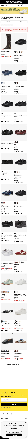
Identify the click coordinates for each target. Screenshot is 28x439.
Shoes (2, 25)
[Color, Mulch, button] (17, 83)
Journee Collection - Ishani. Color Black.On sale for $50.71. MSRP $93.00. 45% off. (7, 347)
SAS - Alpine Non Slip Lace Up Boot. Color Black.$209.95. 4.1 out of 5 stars (20, 228)
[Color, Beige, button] (17, 351)
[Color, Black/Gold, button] (22, 262)
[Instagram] (3, 413)
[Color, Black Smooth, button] (17, 142)
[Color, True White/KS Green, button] (17, 292)
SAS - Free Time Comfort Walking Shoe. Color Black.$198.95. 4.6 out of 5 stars (20, 48)
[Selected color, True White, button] (15, 292)
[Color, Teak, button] (17, 203)
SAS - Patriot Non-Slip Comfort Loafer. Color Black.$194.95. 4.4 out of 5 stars (20, 108)
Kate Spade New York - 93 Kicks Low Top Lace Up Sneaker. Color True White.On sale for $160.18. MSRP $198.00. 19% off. (20, 287)
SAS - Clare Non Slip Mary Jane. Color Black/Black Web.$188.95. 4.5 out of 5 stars (7, 228)
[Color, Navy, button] (20, 52)
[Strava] (11, 413)
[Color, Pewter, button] (8, 351)
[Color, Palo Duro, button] (4, 203)
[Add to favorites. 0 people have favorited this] (12, 34)
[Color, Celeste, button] (8, 292)
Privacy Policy (14, 428)
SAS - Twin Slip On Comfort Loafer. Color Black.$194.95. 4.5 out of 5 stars (20, 79)
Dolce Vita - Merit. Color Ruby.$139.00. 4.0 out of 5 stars (20, 258)
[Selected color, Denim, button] (15, 351)
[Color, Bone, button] (17, 52)
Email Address (6, 399)
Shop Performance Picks (16, 2)
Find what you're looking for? (13, 364)
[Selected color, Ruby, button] (15, 262)
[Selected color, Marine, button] (2, 203)
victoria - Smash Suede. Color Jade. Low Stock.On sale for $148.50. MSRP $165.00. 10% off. (7, 287)
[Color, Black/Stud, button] (4, 351)
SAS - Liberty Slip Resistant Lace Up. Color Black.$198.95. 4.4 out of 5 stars (7, 108)
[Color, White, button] (20, 172)
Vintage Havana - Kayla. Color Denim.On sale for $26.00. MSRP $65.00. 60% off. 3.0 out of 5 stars (20, 347)
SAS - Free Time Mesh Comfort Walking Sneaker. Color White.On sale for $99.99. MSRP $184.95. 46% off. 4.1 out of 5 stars (7, 258)
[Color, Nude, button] (6, 292)
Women (8, 25)
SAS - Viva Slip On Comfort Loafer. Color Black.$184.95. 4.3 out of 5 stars (20, 199)
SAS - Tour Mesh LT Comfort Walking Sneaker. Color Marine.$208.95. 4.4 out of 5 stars (7, 199)
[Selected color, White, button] (15, 321)
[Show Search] (19, 5)
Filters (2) (8, 21)
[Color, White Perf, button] (4, 83)
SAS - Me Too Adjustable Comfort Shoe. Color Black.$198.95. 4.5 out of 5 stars (20, 168)
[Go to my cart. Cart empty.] (22, 5)
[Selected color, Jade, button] (2, 292)
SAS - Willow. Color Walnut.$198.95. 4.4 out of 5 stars (20, 138)
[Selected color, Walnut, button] (15, 142)
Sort (21, 21)
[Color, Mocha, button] (22, 52)
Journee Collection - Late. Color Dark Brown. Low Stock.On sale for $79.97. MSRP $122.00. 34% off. (7, 48)
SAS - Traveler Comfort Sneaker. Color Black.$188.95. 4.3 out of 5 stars (7, 138)
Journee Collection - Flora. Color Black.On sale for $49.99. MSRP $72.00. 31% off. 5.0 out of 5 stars (7, 317)
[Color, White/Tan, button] (17, 262)
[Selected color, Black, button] (15, 52)
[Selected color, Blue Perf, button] (2, 83)
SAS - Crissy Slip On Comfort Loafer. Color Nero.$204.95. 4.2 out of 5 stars (7, 168)
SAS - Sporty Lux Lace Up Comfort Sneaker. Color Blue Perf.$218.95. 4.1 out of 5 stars (7, 79)
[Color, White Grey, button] (17, 321)
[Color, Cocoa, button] (20, 262)
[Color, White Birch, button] (20, 321)
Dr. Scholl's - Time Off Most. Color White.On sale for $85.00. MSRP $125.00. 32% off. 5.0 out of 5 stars (20, 317)
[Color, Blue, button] (4, 321)
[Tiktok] (7, 413)
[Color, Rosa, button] (4, 292)
